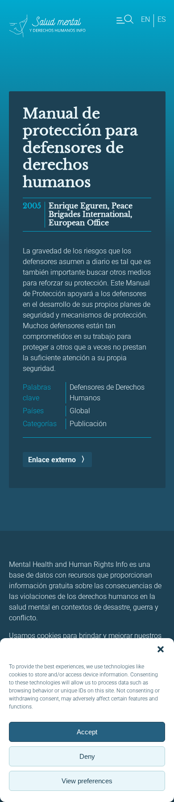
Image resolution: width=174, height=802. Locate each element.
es (161, 19)
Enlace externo (52, 460)
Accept (87, 732)
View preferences (87, 781)
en (145, 19)
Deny (87, 756)
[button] (160, 649)
